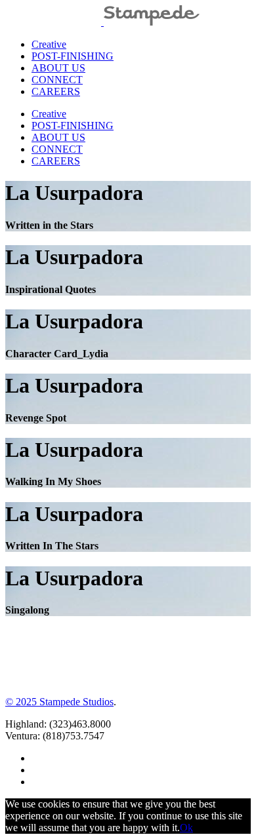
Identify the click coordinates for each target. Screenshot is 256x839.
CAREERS (56, 91)
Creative (49, 44)
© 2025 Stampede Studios (59, 701)
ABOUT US (58, 67)
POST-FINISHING (73, 56)
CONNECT (57, 79)
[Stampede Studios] (102, 22)
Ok (186, 827)
